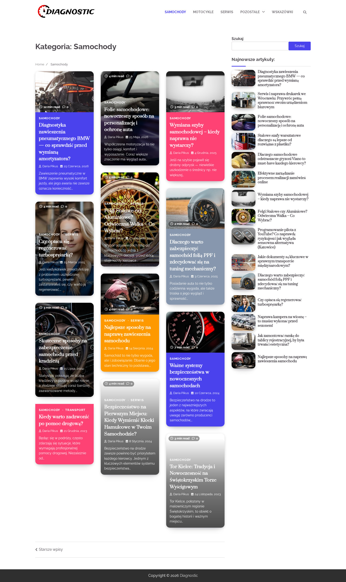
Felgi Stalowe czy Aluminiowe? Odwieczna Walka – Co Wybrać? (282, 215)
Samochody (175, 12)
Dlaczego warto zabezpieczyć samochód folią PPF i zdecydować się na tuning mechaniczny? (193, 255)
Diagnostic (189, 575)
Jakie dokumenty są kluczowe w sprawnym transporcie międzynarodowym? (283, 261)
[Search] (304, 12)
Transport (75, 410)
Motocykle (203, 12)
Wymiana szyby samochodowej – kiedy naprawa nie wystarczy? (283, 196)
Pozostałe (250, 12)
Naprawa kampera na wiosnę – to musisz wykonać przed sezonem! (282, 321)
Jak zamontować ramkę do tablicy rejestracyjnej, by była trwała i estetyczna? (281, 340)
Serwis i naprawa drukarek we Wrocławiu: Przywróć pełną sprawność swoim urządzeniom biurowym (282, 100)
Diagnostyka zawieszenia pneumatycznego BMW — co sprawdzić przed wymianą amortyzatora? (281, 78)
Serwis (227, 12)
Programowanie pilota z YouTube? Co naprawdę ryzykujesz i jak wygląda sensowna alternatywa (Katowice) (277, 238)
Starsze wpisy (51, 549)
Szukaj (237, 38)
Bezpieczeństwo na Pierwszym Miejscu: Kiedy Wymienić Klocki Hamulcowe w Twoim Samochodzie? (129, 420)
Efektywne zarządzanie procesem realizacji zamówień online (282, 177)
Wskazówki (282, 12)
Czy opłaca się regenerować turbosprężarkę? (56, 248)
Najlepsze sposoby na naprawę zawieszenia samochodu (127, 334)
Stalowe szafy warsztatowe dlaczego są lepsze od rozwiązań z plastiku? (279, 140)
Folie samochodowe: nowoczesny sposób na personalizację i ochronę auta (281, 121)
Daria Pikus (50, 166)
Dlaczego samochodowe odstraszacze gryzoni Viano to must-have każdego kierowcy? (282, 158)
